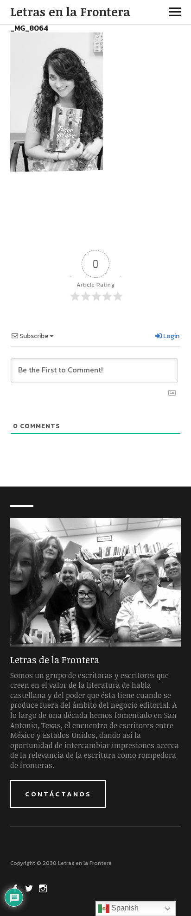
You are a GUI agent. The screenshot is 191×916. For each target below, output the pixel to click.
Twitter (30, 888)
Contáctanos (58, 793)
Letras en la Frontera (70, 11)
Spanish (124, 908)
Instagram (44, 888)
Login (170, 336)
